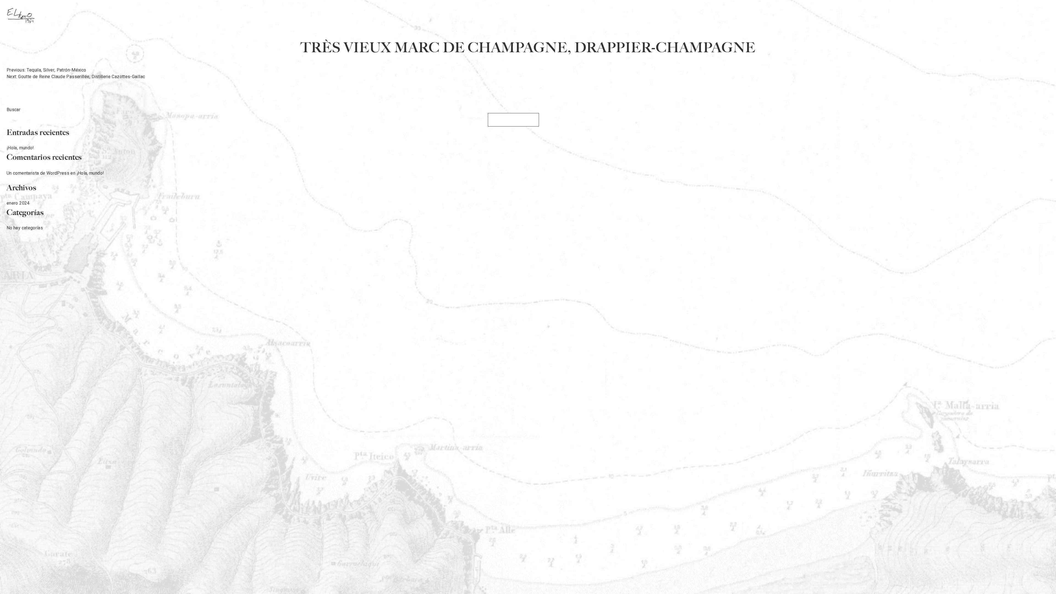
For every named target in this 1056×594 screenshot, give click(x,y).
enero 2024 (18, 203)
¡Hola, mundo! (20, 148)
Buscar (13, 109)
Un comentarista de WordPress (38, 173)
